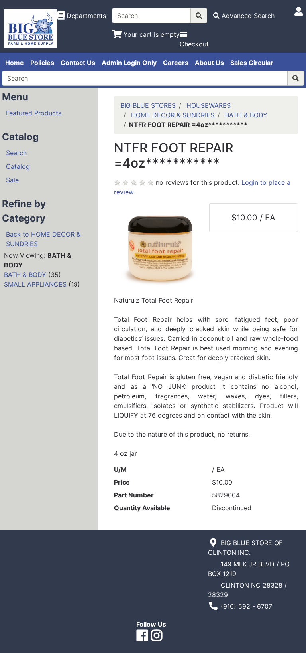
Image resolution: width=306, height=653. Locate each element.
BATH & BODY (25, 275)
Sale (12, 180)
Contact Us (78, 63)
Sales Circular (251, 63)
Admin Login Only (129, 63)
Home (14, 63)
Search (16, 153)
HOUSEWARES (208, 105)
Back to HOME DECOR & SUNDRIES (43, 239)
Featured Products (33, 113)
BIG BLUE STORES (148, 105)
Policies (42, 63)
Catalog (18, 166)
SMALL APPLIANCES (35, 284)
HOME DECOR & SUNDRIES (172, 115)
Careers (175, 63)
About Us (209, 63)
